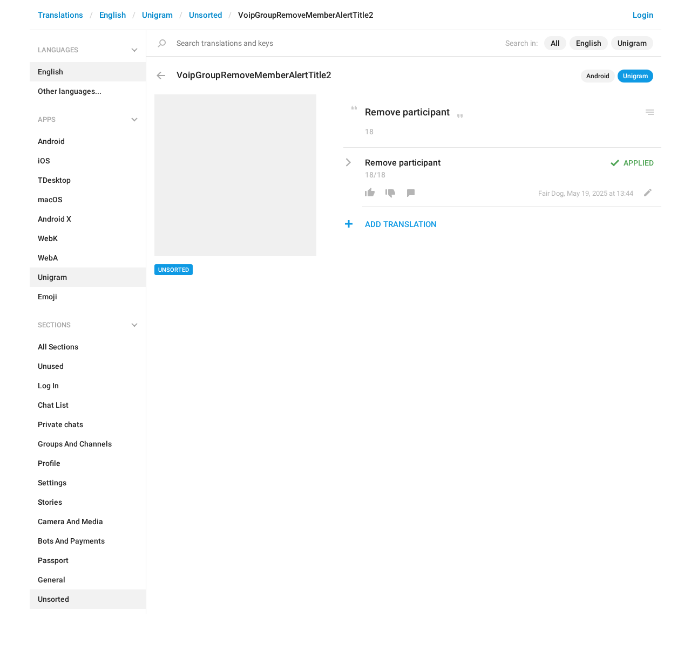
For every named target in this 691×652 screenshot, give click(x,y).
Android (597, 76)
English (112, 15)
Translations (60, 15)
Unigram (157, 15)
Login (643, 15)
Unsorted (205, 15)
